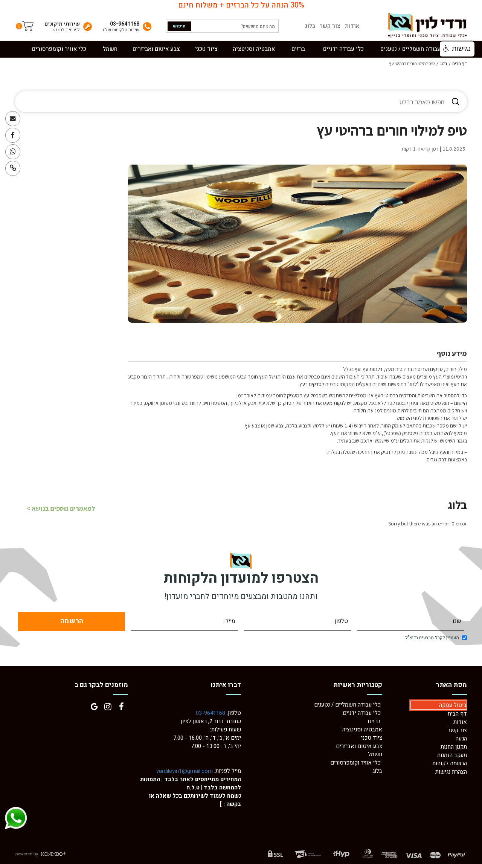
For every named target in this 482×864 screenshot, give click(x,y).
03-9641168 (210, 713)
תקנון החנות (454, 747)
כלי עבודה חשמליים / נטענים (348, 705)
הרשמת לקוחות (449, 763)
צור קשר (330, 26)
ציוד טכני (371, 738)
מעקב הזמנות (452, 755)
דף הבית (459, 63)
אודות (352, 26)
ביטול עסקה (453, 705)
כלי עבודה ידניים (361, 713)
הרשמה (71, 621)
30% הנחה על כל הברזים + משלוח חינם (241, 5)
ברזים (374, 721)
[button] (457, 48)
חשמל (375, 754)
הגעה (461, 738)
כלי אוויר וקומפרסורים (355, 763)
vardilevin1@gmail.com (184, 771)
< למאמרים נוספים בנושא (60, 508)
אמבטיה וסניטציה (362, 729)
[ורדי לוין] (427, 25)
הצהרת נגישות (451, 772)
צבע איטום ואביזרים (359, 746)
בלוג (310, 26)
